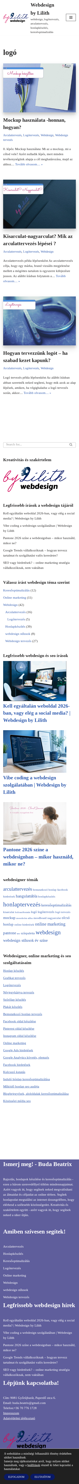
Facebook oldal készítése (19, 1021)
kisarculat (8, 912)
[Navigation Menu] (71, 17)
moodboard (40, 918)
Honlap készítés (13, 970)
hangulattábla (26, 896)
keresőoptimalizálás (56, 905)
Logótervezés (31, 135)
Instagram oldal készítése (19, 1036)
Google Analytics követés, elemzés (26, 1057)
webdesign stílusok (17, 633)
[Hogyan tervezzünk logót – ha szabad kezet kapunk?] (39, 320)
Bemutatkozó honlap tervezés (22, 1014)
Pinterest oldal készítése (18, 1028)
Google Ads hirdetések (18, 1050)
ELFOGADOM (16, 1476)
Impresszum (11, 1413)
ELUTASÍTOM (43, 1476)
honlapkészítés (46, 896)
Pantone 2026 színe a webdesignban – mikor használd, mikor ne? (38, 857)
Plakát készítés (12, 1007)
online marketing (50, 924)
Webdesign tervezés (18, 641)
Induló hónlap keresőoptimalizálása (26, 1079)
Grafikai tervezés (14, 978)
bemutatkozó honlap (44, 889)
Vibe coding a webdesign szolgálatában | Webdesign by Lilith (34, 785)
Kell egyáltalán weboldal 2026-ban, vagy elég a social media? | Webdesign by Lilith (36, 713)
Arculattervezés (12, 135)
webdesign (48, 932)
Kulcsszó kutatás (14, 1072)
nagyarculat (54, 918)
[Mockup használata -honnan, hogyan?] (39, 87)
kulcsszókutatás (22, 912)
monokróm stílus (24, 918)
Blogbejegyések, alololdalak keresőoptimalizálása (36, 1093)
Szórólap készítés (14, 999)
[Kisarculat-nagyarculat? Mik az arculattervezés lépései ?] (39, 204)
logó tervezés (62, 912)
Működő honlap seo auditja (21, 1086)
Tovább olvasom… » (29, 164)
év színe (41, 940)
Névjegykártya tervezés (18, 992)
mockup (9, 918)
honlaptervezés (21, 904)
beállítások (33, 1465)
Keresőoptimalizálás (16, 590)
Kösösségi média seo (17, 1101)
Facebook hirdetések (16, 1064)
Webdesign (47, 135)
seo (18, 933)
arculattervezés (17, 889)
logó (34, 912)
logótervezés (46, 912)
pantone (9, 933)
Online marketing (14, 597)
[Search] (71, 445)
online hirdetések (24, 924)
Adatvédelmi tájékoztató (19, 1418)
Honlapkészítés (15, 626)
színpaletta (28, 933)
